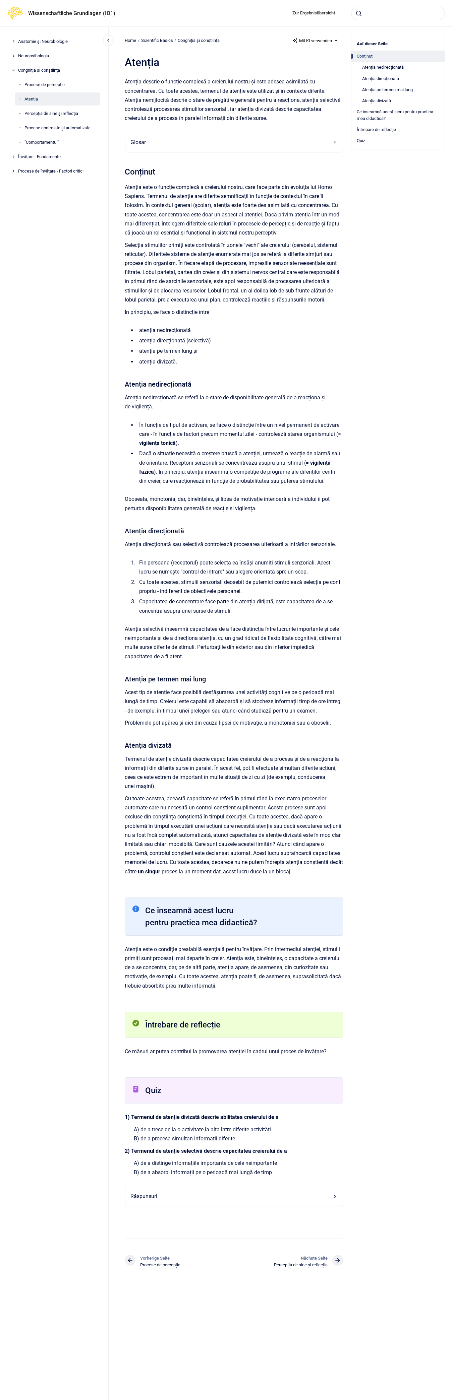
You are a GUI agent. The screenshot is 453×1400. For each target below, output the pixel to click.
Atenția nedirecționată (383, 67)
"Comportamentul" (41, 142)
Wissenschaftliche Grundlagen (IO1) (71, 13)
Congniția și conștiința (39, 70)
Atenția (31, 99)
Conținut (365, 56)
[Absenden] (358, 13)
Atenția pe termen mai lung (387, 89)
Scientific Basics (157, 40)
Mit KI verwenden (315, 40)
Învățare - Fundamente (39, 156)
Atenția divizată (376, 100)
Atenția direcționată (380, 78)
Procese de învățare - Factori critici (50, 171)
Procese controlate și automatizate (57, 127)
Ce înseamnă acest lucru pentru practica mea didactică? (395, 115)
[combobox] (398, 13)
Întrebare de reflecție (376, 129)
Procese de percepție (44, 84)
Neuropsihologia (33, 55)
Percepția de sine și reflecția (51, 113)
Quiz (361, 140)
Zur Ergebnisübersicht (313, 12)
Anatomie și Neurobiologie (43, 41)
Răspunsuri (143, 1196)
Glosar (138, 142)
